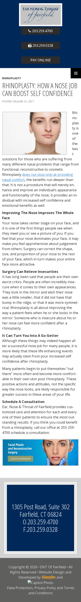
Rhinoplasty (11, 78)
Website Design (51, 572)
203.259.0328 (42, 45)
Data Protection (20, 587)
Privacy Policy (45, 587)
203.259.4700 (42, 31)
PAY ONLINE (40, 60)
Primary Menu (76, 73)
